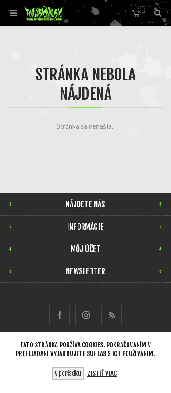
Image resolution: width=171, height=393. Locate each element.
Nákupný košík (141, 9)
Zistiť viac (102, 373)
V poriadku (68, 373)
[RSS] (111, 315)
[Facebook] (59, 315)
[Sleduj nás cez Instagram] (85, 315)
